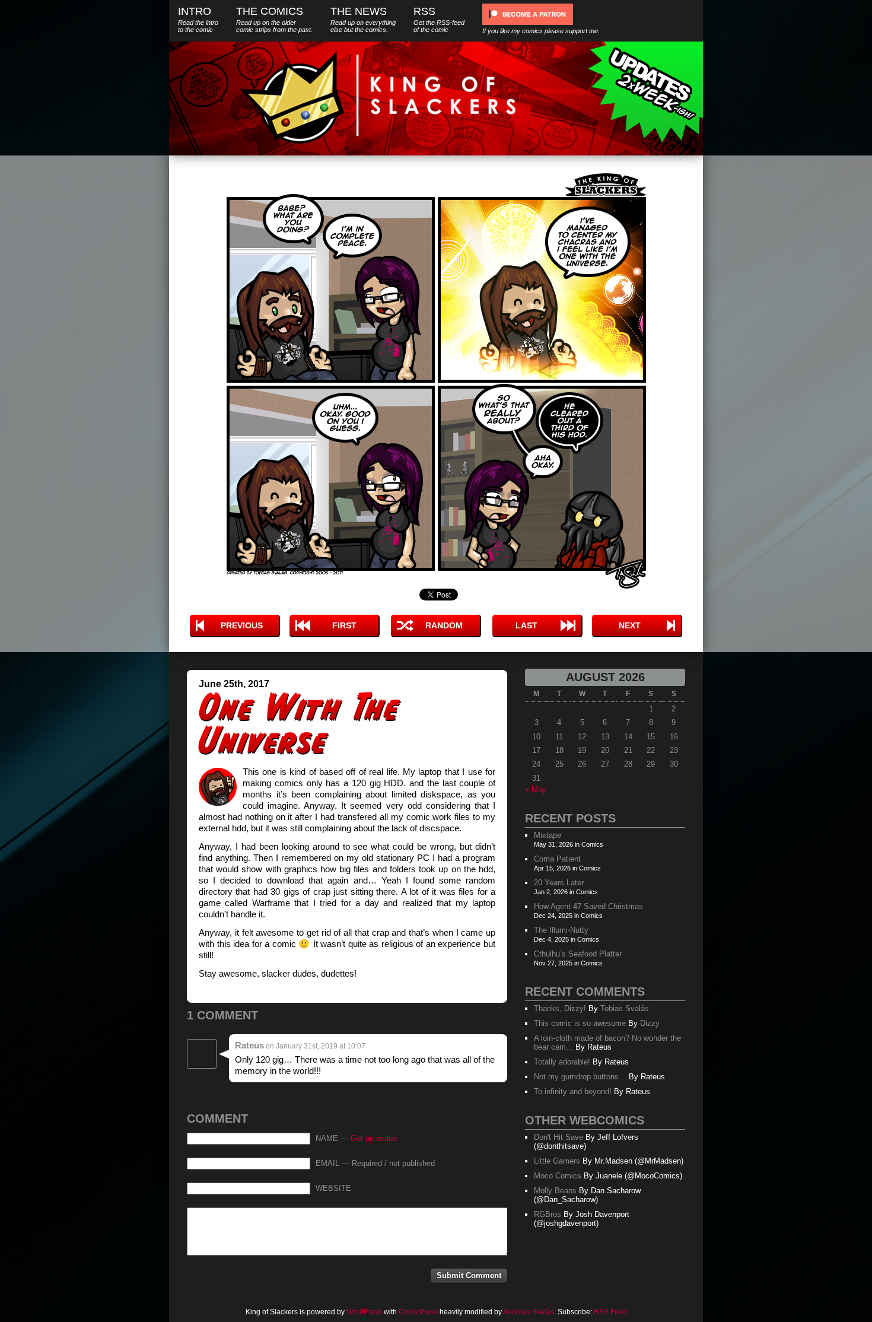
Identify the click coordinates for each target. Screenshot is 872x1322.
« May (535, 789)
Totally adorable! (562, 1061)
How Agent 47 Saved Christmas (588, 906)
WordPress (364, 1312)
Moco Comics (557, 1175)
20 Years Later (559, 882)
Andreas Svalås (528, 1312)
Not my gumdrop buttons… (580, 1076)
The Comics (274, 19)
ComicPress (418, 1312)
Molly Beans (555, 1190)
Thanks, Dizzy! (560, 1008)
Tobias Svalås (624, 1008)
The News (363, 19)
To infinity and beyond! (573, 1091)
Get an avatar (374, 1138)
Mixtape (547, 835)
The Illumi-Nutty (561, 930)
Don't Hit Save (558, 1137)
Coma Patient (557, 858)
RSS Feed (610, 1312)
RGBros (547, 1214)
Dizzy (650, 1023)
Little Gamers (557, 1160)
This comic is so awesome (580, 1023)
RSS (438, 19)
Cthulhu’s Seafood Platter (578, 953)
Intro (198, 19)
